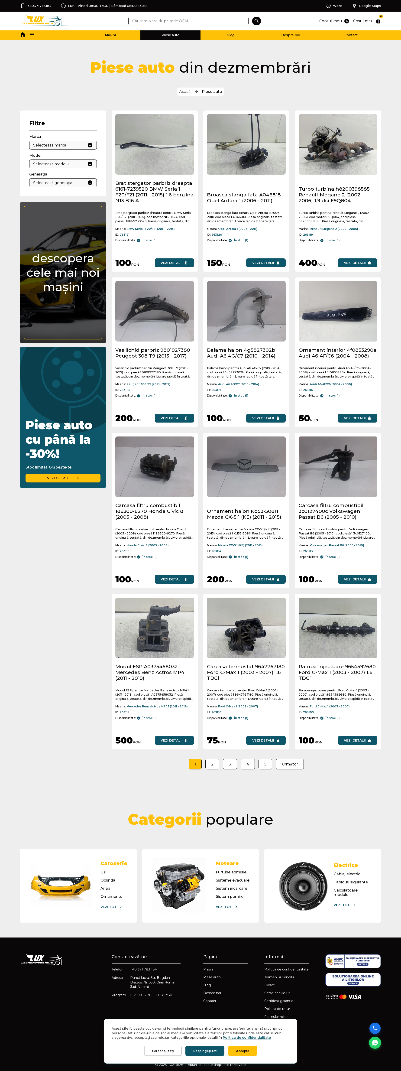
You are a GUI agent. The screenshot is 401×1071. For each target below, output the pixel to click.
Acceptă (242, 1051)
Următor (290, 764)
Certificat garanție (278, 1001)
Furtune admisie (231, 872)
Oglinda (107, 880)
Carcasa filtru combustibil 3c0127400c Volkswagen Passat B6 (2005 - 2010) (331, 511)
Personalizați (163, 1051)
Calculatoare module (346, 892)
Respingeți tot (205, 1051)
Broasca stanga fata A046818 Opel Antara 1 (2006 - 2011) (244, 197)
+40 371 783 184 (143, 969)
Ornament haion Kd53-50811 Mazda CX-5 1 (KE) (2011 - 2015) (244, 514)
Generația (38, 174)
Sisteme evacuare (232, 880)
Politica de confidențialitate (286, 969)
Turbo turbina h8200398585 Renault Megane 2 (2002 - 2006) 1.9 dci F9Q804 (334, 194)
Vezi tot (108, 907)
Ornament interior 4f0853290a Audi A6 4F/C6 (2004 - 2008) (337, 353)
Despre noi (290, 35)
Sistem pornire (229, 896)
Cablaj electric (347, 874)
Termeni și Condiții (279, 977)
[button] (32, 35)
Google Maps (370, 6)
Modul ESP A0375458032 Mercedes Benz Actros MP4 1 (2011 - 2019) (151, 672)
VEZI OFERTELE (60, 478)
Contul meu (330, 21)
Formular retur (276, 1017)
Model (35, 155)
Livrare (269, 985)
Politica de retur (277, 1009)
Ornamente (111, 896)
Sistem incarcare (231, 888)
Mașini (110, 35)
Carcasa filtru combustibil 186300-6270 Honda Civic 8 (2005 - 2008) (149, 511)
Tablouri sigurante (351, 882)
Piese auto (170, 35)
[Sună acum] (375, 1028)
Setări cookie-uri (277, 993)
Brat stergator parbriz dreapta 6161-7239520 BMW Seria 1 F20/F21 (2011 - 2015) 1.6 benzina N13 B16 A (154, 191)
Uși (103, 872)
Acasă (185, 91)
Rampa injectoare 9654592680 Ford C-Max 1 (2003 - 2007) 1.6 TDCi (337, 672)
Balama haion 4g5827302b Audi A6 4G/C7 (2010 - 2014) (241, 353)
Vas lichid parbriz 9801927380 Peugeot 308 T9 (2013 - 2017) (152, 353)
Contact (351, 35)
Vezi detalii (171, 263)
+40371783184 (39, 6)
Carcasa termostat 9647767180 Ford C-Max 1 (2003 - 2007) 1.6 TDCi (246, 672)
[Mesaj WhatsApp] (375, 1043)
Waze (337, 6)
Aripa (105, 888)
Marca (35, 136)
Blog (230, 35)
